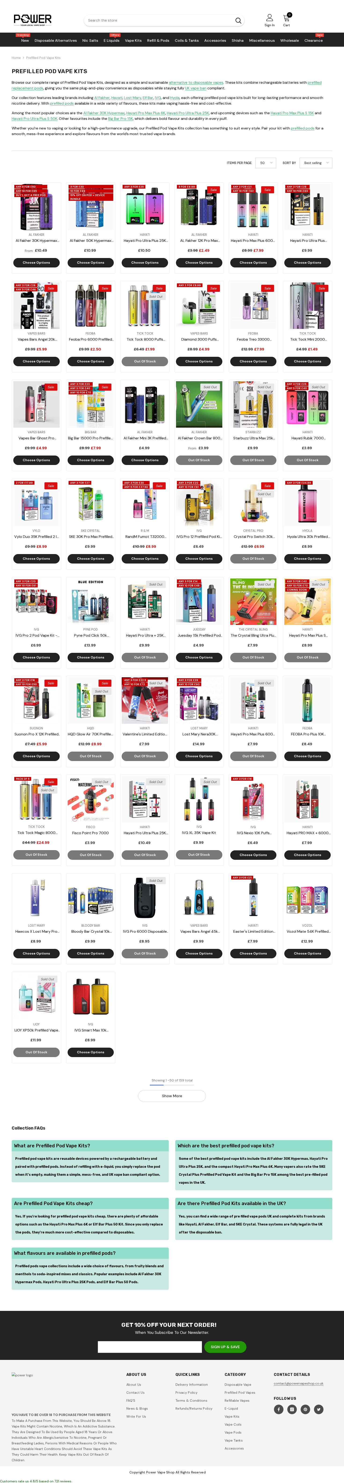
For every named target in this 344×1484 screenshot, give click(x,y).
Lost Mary (132, 97)
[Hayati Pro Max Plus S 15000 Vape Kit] (307, 601)
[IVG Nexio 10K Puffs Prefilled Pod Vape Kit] (253, 799)
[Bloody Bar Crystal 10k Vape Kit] (91, 898)
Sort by (289, 163)
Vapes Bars (36, 333)
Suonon (36, 728)
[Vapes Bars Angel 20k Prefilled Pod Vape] (36, 305)
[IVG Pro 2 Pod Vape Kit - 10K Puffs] (36, 601)
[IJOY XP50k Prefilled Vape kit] (36, 996)
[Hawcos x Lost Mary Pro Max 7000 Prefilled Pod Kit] (36, 898)
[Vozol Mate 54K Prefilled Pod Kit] (307, 898)
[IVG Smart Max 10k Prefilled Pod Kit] (91, 996)
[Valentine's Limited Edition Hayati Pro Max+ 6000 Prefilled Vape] (145, 700)
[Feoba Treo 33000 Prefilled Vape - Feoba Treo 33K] (253, 305)
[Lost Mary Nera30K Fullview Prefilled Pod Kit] (199, 700)
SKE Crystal (90, 531)
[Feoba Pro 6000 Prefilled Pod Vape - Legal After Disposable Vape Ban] (91, 305)
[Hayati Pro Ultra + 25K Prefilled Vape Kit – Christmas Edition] (145, 601)
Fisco (90, 827)
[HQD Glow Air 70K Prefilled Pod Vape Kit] (91, 700)
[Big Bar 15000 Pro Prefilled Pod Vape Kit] (91, 404)
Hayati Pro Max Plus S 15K (292, 112)
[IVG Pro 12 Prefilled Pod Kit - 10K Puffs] (199, 503)
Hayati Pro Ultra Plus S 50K (34, 118)
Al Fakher (102, 97)
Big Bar (90, 432)
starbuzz (253, 432)
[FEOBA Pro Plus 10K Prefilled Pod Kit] (307, 700)
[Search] (164, 20)
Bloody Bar (90, 926)
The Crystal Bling (253, 630)
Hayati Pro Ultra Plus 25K (188, 112)
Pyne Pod (90, 630)
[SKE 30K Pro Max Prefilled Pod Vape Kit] (91, 503)
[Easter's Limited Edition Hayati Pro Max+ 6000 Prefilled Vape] (253, 898)
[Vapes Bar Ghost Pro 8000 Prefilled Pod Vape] (36, 404)
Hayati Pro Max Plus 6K (145, 112)
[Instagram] (292, 1409)
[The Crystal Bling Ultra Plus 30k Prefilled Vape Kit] (253, 601)
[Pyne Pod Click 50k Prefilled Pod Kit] (91, 601)
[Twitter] (319, 1409)
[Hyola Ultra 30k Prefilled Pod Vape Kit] (307, 503)
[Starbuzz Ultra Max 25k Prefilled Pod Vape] (253, 404)
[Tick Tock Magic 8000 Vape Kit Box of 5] (36, 799)
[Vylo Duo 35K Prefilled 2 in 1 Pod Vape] (36, 503)
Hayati (116, 97)
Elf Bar (148, 97)
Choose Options (36, 262)
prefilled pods (62, 103)
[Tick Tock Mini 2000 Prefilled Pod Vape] (307, 305)
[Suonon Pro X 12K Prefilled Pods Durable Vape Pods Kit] (36, 700)
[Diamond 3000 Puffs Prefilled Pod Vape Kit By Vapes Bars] (199, 305)
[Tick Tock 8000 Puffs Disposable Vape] (145, 305)
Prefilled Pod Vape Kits (43, 58)
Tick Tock (145, 333)
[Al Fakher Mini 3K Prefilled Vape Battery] (145, 404)
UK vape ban (195, 88)
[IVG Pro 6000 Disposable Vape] (145, 898)
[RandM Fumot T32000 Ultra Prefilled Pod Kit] (145, 503)
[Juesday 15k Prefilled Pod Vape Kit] (199, 601)
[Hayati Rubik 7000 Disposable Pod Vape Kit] (307, 404)
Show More (172, 1095)
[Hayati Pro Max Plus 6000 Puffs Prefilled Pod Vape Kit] (253, 207)
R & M (145, 531)
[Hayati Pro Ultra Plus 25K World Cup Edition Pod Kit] (145, 799)
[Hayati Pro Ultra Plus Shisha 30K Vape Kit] (307, 207)
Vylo (36, 531)
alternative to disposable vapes (196, 82)
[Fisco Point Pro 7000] (91, 799)
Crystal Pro (253, 531)
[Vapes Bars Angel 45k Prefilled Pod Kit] (199, 898)
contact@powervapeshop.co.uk (298, 1383)
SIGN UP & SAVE (225, 1346)
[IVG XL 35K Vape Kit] (199, 799)
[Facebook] (279, 1409)
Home (16, 58)
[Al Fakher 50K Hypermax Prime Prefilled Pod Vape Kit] (91, 207)
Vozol (307, 926)
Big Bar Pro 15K (120, 118)
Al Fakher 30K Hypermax (104, 112)
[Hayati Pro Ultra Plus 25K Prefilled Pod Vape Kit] (145, 207)
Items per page (239, 163)
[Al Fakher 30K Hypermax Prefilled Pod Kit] (36, 207)
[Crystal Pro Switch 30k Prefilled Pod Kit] (253, 503)
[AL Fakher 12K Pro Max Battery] (199, 207)
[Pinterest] (305, 1409)
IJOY (36, 1024)
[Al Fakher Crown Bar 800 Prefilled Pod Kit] (199, 404)
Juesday (199, 630)
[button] (265, 163)
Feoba (90, 333)
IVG (158, 97)
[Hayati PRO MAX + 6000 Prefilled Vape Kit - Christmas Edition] (307, 799)
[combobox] (157, 20)
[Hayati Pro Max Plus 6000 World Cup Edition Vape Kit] (253, 700)
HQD (90, 728)
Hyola (174, 97)
